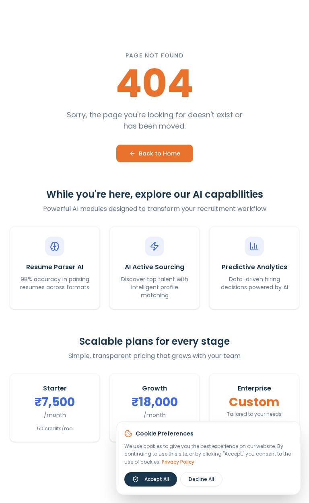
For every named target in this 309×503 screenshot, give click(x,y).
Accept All (156, 479)
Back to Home (159, 153)
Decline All (201, 479)
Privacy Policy (178, 461)
